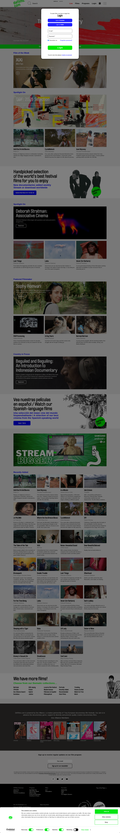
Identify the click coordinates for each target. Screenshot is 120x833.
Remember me (53, 40)
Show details (85, 829)
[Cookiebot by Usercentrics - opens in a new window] (10, 830)
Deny (106, 822)
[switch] (47, 829)
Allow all (106, 811)
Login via (60, 20)
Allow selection (106, 817)
